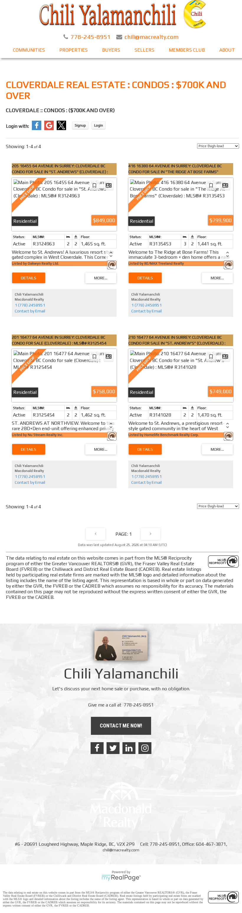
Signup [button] (80, 125)
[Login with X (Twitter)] (61, 128)
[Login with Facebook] (36, 128)
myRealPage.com (121, 878)
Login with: (17, 126)
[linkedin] (128, 748)
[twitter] (113, 748)
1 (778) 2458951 (30, 305)
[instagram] (144, 748)
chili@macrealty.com (121, 850)
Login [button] (98, 125)
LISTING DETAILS (28, 278)
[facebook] (97, 748)
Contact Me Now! (121, 725)
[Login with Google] (49, 128)
